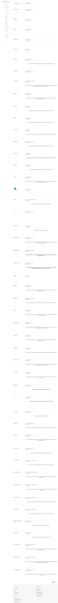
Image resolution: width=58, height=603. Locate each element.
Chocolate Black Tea (28, 165)
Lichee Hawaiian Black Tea (29, 423)
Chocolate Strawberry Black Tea (30, 569)
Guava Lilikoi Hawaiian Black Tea (30, 460)
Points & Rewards (39, 590)
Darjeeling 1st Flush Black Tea (30, 298)
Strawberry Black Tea (28, 322)
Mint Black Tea (27, 106)
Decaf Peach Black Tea (29, 435)
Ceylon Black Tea (28, 372)
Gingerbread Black (28, 19)
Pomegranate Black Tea (29, 71)
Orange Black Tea (28, 348)
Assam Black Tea (28, 310)
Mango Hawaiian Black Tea (29, 141)
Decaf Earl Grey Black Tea (29, 448)
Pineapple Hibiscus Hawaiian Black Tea (31, 484)
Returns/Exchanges (39, 594)
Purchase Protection (39, 596)
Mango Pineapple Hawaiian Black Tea (31, 472)
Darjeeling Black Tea (28, 285)
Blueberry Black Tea (28, 93)
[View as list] (37, 3)
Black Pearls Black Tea (29, 385)
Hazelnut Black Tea (28, 29)
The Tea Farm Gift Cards (18, 599)
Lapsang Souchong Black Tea (30, 199)
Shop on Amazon (17, 601)
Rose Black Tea (27, 129)
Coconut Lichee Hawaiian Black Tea (31, 509)
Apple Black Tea (28, 335)
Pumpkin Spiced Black (29, 9)
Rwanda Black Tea (28, 411)
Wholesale (16, 592)
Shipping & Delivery (39, 592)
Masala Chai (27, 49)
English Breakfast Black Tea (29, 250)
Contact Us (16, 594)
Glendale (26, 275)
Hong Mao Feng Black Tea (29, 237)
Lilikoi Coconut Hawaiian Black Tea (31, 497)
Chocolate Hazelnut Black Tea (30, 557)
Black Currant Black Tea (29, 59)
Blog (15, 590)
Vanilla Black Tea (28, 118)
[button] (6, 42)
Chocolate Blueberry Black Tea (30, 544)
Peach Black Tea (28, 189)
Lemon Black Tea (28, 153)
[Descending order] (24, 3)
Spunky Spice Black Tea (29, 532)
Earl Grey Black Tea (28, 359)
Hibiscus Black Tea (28, 39)
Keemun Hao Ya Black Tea (29, 211)
